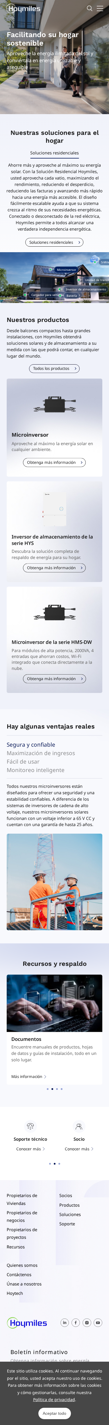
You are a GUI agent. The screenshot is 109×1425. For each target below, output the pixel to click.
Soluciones (70, 1214)
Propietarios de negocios (22, 1216)
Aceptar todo (54, 1413)
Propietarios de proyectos (22, 1233)
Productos (69, 1205)
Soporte (67, 1224)
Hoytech (15, 1293)
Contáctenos (19, 1274)
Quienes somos (22, 1265)
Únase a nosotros (24, 1284)
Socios (65, 1195)
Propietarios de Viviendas (22, 1199)
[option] (54, 277)
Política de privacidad (54, 1399)
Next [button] (99, 882)
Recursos (16, 1247)
